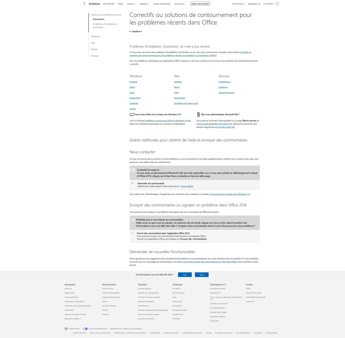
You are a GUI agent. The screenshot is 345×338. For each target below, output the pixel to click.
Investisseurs (250, 301)
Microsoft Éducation (144, 288)
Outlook (133, 81)
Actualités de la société (253, 293)
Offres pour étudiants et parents (148, 314)
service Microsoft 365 (225, 127)
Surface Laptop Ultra (71, 297)
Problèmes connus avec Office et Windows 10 (166, 120)
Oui (185, 274)
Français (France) (74, 328)
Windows (95, 36)
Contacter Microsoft (79, 333)
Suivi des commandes (109, 306)
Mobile (94, 49)
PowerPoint (135, 97)
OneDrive (223, 87)
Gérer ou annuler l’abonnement (100, 333)
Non (202, 274)
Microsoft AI (176, 288)
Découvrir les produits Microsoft (75, 314)
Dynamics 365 (177, 301)
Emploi (248, 288)
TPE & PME (176, 319)
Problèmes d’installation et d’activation (105, 25)
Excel (132, 92)
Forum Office (187, 186)
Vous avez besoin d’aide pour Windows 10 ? (230, 194)
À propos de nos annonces (223, 333)
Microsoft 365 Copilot (179, 310)
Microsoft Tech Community (219, 304)
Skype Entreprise (226, 92)
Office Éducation (143, 306)
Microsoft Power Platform (218, 312)
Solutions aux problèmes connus (106, 14)
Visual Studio (214, 321)
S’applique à (137, 31)
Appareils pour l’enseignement (148, 293)
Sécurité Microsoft (178, 293)
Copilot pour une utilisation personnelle (78, 306)
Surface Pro (68, 288)
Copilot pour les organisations (74, 301)
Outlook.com (225, 81)
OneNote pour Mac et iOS (186, 103)
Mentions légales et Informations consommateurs (130, 333)
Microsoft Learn (215, 293)
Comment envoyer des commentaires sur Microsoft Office (210, 261)
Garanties (105, 314)
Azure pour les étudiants (146, 319)
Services (95, 55)
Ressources (179, 4)
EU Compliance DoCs (243, 333)
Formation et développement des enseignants (153, 310)
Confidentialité (155, 333)
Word (132, 87)
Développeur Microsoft (217, 288)
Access (133, 108)
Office (120, 4)
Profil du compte (107, 288)
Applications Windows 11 (73, 319)
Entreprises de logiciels (217, 317)
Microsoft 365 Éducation (146, 301)
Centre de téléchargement (111, 293)
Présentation (98, 19)
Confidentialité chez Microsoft (256, 297)
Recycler (105, 310)
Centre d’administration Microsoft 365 (214, 123)
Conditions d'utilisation (171, 333)
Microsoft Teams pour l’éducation (149, 297)
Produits (130, 4)
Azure (174, 297)
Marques (209, 333)
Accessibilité (258, 333)
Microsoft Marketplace (217, 308)
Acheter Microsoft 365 (200, 4)
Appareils (143, 4)
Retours (104, 301)
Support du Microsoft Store (111, 297)
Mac (93, 42)
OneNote (134, 103)
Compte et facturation (161, 4)
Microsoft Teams (177, 314)
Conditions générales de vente (192, 333)
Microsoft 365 (108, 4)
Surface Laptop (69, 293)
